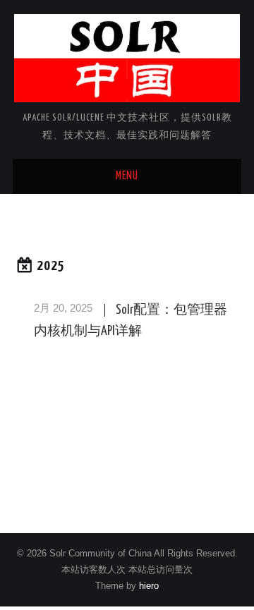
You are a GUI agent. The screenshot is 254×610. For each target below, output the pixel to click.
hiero (149, 586)
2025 (51, 266)
